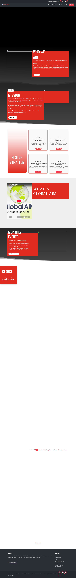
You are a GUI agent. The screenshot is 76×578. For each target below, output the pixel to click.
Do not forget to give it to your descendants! (34, 269)
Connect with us (12, 117)
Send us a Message (13, 254)
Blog (60, 4)
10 (54, 449)
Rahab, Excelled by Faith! (29, 306)
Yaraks (14, 573)
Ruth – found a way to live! (29, 342)
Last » (64, 449)
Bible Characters (26, 271)
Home (49, 4)
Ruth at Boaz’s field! (28, 379)
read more (27, 278)
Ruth (39, 344)
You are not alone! (27, 324)
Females (36, 344)
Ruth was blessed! (27, 361)
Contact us (65, 4)
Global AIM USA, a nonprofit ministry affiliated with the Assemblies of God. (32, 573)
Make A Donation (12, 562)
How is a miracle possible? (29, 287)
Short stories (29, 436)
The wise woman (44, 344)
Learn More (14, 34)
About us (54, 4)
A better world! (5, 531)
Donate (71, 4)
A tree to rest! (26, 416)
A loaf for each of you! (28, 434)
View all (38, 543)
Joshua (35, 271)
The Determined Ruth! (28, 397)
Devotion (32, 271)
